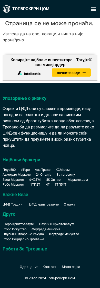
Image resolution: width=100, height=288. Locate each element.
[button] (93, 9)
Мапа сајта (71, 267)
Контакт (50, 267)
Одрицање (28, 267)
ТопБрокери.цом (30, 8)
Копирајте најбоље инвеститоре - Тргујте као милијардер (50, 62)
